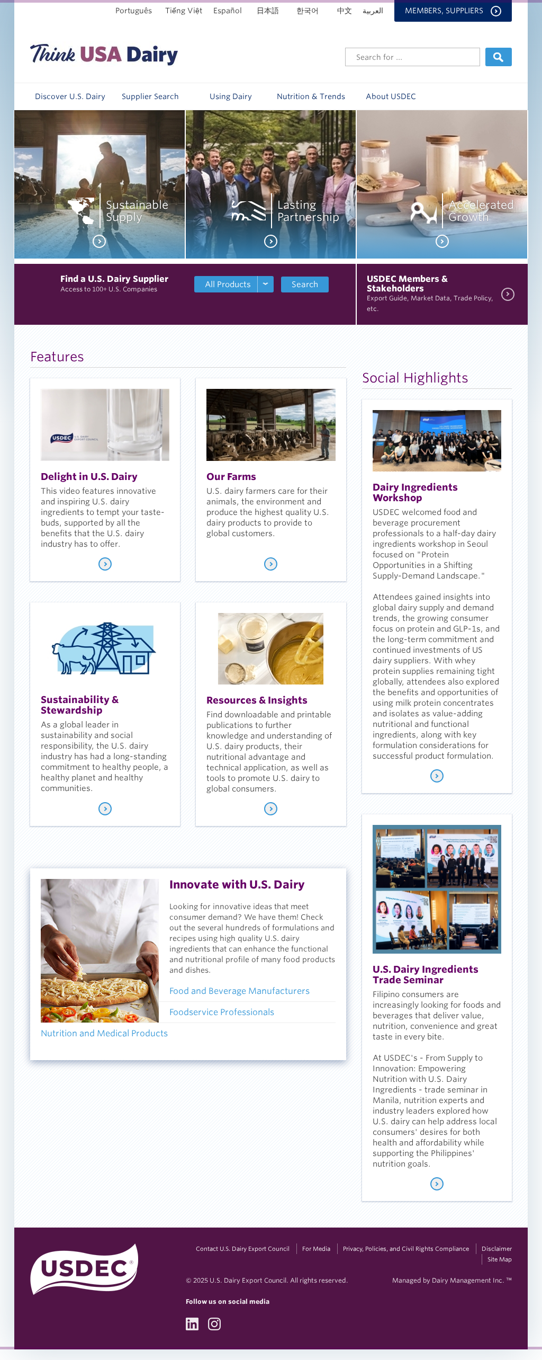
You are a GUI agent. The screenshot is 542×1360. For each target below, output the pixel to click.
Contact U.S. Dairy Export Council (243, 1248)
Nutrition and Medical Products (105, 1033)
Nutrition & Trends (311, 96)
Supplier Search (150, 96)
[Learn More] (105, 564)
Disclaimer (497, 1248)
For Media (316, 1248)
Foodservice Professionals (221, 1012)
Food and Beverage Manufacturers (239, 991)
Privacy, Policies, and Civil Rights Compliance (406, 1248)
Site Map (499, 1259)
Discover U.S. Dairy (70, 96)
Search (305, 284)
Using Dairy (231, 96)
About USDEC (391, 96)
